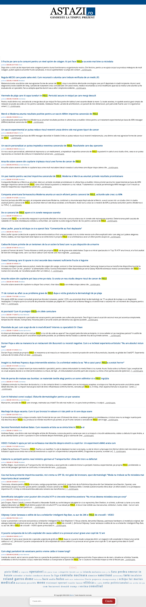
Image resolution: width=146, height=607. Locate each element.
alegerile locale (68, 572)
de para (48, 572)
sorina (84, 586)
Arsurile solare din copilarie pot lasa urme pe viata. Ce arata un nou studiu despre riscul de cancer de (54, 278)
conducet (38, 575)
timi (15, 571)
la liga (55, 575)
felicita (38, 579)
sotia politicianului (116, 582)
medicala (8, 582)
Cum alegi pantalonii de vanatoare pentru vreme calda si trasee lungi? (35, 551)
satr (67, 579)
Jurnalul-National (24, 165)
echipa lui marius (131, 579)
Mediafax (21, 80)
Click (20, 65)
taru (127, 575)
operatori (36, 571)
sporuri (63, 582)
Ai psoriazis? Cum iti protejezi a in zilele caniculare (28, 311)
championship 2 (110, 579)
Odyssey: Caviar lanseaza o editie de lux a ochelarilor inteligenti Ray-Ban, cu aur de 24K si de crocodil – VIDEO (57, 514)
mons (41, 582)
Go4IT (20, 518)
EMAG (73, 567)
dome (29, 579)
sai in (79, 572)
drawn (47, 575)
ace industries (77, 579)
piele (8, 571)
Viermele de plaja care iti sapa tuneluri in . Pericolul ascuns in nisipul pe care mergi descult (48, 95)
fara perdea (119, 571)
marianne (21, 583)
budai (29, 576)
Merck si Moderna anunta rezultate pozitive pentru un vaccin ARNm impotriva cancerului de (49, 113)
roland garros (13, 579)
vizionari (51, 582)
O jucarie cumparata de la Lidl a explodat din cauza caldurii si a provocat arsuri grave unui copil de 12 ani (53, 533)
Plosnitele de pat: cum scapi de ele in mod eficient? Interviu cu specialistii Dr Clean (41, 327)
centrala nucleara (73, 575)
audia (52, 579)
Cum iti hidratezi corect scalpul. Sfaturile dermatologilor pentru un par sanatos (40, 396)
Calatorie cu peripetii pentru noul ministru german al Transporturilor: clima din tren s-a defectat (49, 459)
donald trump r (70, 586)
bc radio (99, 583)
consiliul (96, 586)
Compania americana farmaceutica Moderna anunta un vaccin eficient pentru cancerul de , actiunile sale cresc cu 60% (61, 194)
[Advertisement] (73, 38)
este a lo (106, 572)
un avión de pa (137, 583)
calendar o (19, 575)
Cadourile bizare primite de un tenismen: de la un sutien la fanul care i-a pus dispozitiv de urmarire (50, 244)
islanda (87, 572)
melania (96, 572)
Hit (19, 263)
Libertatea (22, 99)
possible (31, 583)
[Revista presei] (72, 19)
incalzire (136, 575)
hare (45, 578)
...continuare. (86, 70)
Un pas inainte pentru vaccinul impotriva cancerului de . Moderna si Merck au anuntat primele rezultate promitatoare (62, 176)
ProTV (20, 133)
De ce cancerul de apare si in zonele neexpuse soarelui (30, 212)
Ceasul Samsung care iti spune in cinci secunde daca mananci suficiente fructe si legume (44, 260)
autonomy (118, 576)
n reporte (24, 572)
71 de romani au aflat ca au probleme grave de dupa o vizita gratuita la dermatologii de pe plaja (51, 293)
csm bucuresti (51, 586)
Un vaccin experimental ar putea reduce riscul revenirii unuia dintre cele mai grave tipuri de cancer (50, 129)
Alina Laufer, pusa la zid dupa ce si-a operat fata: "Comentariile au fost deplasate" (41, 228)
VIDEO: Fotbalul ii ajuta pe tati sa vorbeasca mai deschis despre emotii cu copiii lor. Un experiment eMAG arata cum (58, 443)
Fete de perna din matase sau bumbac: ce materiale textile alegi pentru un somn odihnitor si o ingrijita (55, 378)
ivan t (56, 572)
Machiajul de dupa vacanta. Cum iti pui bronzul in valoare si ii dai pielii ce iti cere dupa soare (46, 411)
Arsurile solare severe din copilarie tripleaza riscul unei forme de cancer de (41, 161)
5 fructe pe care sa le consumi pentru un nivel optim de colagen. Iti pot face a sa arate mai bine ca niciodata (57, 61)
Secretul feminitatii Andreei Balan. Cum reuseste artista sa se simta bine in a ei (42, 427)
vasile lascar (75, 583)
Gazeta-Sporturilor (24, 330)
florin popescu (93, 579)
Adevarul (21, 149)
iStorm (72, 595)
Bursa (20, 117)
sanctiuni (105, 575)
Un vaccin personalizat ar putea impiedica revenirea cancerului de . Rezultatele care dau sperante (52, 145)
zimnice (92, 575)
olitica (88, 582)
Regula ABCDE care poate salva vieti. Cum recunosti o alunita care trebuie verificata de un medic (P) (50, 77)
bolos (60, 579)
